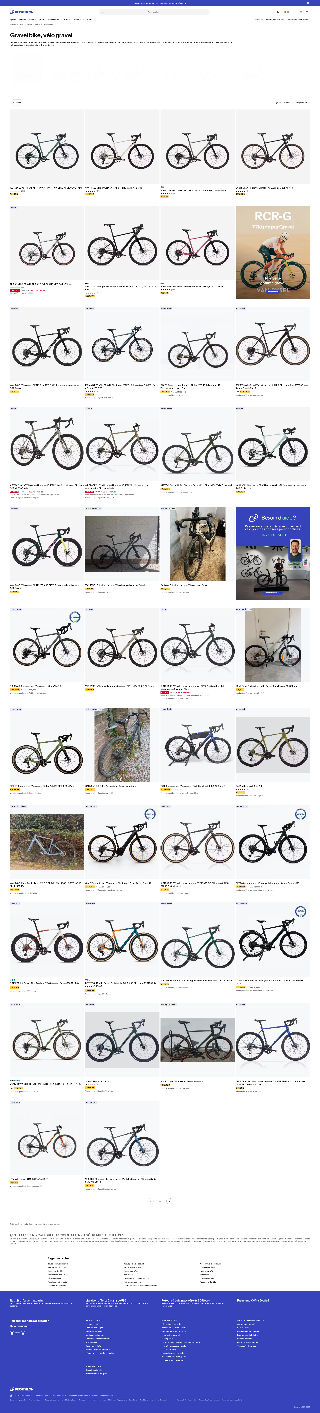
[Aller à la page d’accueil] (22, 12)
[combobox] (302, 102)
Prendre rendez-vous (272, 593)
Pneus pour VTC (207, 1271)
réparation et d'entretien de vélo (39, 45)
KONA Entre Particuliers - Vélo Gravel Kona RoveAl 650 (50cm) (267, 686)
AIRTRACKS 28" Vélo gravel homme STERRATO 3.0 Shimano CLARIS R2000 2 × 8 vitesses (194, 884)
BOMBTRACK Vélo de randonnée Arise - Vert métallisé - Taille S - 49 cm (45, 1084)
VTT (141, 89)
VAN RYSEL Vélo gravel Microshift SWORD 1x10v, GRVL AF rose (191, 286)
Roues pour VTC (131, 1271)
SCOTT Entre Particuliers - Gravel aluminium (182, 1081)
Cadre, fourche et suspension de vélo (140, 1285)
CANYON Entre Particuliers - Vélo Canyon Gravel (184, 585)
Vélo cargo (254, 89)
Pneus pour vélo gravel (134, 1264)
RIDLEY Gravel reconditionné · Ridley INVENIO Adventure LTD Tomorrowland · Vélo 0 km (190, 386)
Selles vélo (204, 1275)
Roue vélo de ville (55, 1271)
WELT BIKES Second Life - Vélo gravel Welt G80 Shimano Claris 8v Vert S (196, 980)
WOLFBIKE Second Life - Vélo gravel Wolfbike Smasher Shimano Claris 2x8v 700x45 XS (120, 1180)
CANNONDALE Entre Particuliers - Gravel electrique (110, 786)
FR (288, 12)
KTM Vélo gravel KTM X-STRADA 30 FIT (29, 1179)
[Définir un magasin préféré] (278, 12)
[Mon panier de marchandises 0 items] (307, 12)
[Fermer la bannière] (308, 3)
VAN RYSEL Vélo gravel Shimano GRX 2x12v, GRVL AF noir (264, 188)
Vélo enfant (66, 89)
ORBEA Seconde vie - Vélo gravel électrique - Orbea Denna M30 (267, 883)
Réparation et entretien (298, 20)
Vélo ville (179, 89)
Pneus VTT (128, 1275)
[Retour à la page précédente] (151, 1201)
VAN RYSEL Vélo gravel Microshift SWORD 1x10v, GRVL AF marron (193, 190)
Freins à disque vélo (132, 1282)
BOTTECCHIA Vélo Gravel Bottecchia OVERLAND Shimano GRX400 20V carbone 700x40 (120, 984)
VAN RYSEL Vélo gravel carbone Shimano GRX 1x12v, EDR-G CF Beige (119, 686)
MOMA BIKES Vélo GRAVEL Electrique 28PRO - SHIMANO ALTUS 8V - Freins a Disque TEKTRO (121, 386)
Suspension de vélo (132, 1267)
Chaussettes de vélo (57, 1285)
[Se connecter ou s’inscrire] (301, 12)
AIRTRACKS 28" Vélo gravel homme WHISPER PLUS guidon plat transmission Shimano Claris (117, 486)
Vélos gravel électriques (210, 1264)
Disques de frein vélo (57, 1267)
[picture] (47, 146)
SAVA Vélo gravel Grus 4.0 (98, 1081)
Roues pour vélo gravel (58, 1264)
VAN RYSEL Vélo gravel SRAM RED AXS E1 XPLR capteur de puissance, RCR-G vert (45, 586)
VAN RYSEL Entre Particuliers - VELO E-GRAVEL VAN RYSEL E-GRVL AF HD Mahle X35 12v (46, 884)
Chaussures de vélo (208, 1267)
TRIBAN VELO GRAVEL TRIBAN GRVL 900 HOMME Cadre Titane (41, 284)
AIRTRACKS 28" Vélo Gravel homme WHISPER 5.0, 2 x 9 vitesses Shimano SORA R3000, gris (47, 486)
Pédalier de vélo (55, 1278)
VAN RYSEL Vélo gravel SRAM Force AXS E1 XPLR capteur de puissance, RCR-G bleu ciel (271, 486)
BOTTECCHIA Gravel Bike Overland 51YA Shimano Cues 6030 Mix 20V (44, 983)
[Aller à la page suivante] (169, 1201)
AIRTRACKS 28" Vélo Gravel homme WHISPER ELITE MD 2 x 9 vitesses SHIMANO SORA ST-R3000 (270, 1083)
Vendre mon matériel (275, 20)
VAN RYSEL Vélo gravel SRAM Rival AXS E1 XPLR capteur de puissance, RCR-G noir (45, 386)
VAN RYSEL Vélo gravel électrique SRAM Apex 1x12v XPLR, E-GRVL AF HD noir (121, 288)
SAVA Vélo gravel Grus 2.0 (249, 786)
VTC (216, 89)
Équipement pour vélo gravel (136, 1278)
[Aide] (295, 12)
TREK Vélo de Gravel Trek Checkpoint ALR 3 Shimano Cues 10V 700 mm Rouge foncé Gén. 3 (272, 386)
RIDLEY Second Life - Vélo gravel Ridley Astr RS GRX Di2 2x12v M (42, 786)
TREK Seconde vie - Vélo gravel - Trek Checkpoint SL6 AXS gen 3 (192, 786)
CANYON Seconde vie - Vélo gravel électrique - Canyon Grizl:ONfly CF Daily (270, 982)
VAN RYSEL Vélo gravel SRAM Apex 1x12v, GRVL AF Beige (113, 188)
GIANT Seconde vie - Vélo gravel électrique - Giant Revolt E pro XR (118, 883)
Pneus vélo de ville (208, 1282)
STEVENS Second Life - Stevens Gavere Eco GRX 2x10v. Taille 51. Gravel (196, 485)
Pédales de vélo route (57, 1282)
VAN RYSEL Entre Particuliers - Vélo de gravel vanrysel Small (115, 585)
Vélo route (103, 89)
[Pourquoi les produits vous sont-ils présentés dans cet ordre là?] (276, 102)
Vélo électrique (28, 89)
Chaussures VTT (207, 1278)
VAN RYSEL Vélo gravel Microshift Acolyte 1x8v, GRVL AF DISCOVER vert (46, 188)
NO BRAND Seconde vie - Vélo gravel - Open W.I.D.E (35, 686)
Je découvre (273, 292)
